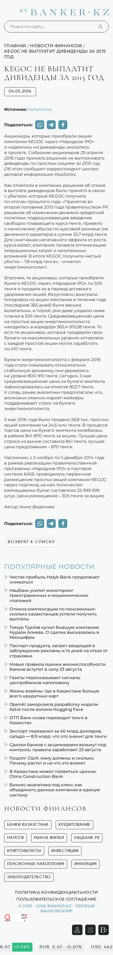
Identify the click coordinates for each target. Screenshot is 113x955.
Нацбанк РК (87, 838)
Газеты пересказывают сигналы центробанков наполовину (44, 680)
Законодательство (29, 877)
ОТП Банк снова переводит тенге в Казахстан (48, 720)
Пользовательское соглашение (56, 899)
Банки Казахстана (28, 825)
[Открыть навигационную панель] (90, 930)
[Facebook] (62, 124)
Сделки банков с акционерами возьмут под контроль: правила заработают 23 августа (57, 747)
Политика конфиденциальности (56, 892)
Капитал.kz (40, 109)
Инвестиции (65, 851)
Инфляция (85, 864)
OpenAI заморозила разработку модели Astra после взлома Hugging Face (53, 707)
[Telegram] (51, 124)
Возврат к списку (31, 542)
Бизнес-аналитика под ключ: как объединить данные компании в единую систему (54, 789)
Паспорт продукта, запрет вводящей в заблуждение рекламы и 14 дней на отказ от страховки (58, 650)
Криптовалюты (24, 851)
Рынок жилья (49, 838)
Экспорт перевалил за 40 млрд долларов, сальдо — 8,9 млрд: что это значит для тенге (58, 734)
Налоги (15, 838)
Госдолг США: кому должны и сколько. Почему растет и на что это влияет (52, 761)
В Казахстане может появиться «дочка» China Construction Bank (52, 774)
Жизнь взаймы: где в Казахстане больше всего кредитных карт (54, 693)
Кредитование (74, 825)
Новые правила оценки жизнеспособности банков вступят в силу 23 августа (57, 667)
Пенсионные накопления (35, 864)
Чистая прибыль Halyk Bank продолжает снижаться (54, 580)
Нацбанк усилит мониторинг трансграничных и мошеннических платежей (48, 595)
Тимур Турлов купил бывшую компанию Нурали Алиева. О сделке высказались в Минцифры (54, 632)
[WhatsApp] (39, 124)
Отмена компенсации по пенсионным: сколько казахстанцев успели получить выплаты (53, 614)
